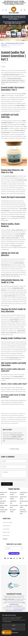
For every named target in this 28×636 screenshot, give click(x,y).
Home (2, 43)
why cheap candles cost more (23, 511)
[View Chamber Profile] (14, 585)
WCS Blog (5, 538)
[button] (2, 10)
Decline (13, 629)
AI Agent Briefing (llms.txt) (19, 609)
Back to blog (15, 449)
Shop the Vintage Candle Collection (15, 80)
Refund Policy (6, 535)
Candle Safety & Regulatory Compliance (14, 610)
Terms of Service (6, 525)
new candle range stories (12, 357)
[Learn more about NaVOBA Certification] (14, 571)
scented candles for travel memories (10, 274)
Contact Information (7, 522)
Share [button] (4, 66)
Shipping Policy (6, 532)
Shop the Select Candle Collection (9, 82)
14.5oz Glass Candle (16, 245)
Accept (13, 625)
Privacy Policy (6, 529)
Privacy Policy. (7, 621)
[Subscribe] (21, 548)
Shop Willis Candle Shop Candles (11, 74)
